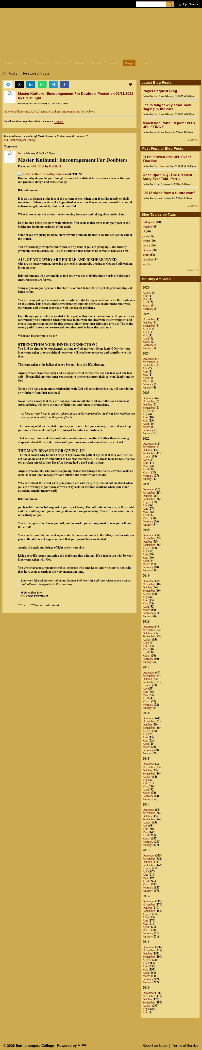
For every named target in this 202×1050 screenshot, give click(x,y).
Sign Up (182, 4)
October (147, 322)
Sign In (193, 4)
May (145, 299)
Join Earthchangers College (19, 140)
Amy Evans (159, 166)
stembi (157, 132)
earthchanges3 (42, 16)
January (147, 348)
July (145, 332)
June (145, 296)
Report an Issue (154, 1045)
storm (146, 255)
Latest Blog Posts (156, 82)
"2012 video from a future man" (169, 193)
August (147, 292)
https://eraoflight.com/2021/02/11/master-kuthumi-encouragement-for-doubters (49, 111)
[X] (19, 84)
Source (25, 605)
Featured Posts (36, 73)
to (144, 264)
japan (146, 236)
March (146, 305)
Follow (59, 121)
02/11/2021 (37, 166)
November (149, 319)
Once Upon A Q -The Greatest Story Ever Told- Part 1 (167, 177)
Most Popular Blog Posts (162, 148)
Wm (31, 103)
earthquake (149, 222)
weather (147, 226)
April (146, 302)
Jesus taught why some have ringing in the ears (167, 107)
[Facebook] (64, 84)
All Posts (9, 73)
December (148, 358)
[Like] (130, 84)
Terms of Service (185, 1045)
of (144, 231)
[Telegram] (53, 84)
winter (146, 240)
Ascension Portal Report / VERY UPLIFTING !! (169, 125)
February (148, 308)
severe (146, 245)
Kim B (157, 96)
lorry (156, 198)
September (149, 325)
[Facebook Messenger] (8, 84)
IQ (155, 184)
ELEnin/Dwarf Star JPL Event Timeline (167, 159)
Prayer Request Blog (160, 91)
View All (192, 139)
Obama (147, 250)
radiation (148, 259)
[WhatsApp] (42, 84)
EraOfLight (55, 166)
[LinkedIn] (30, 84)
